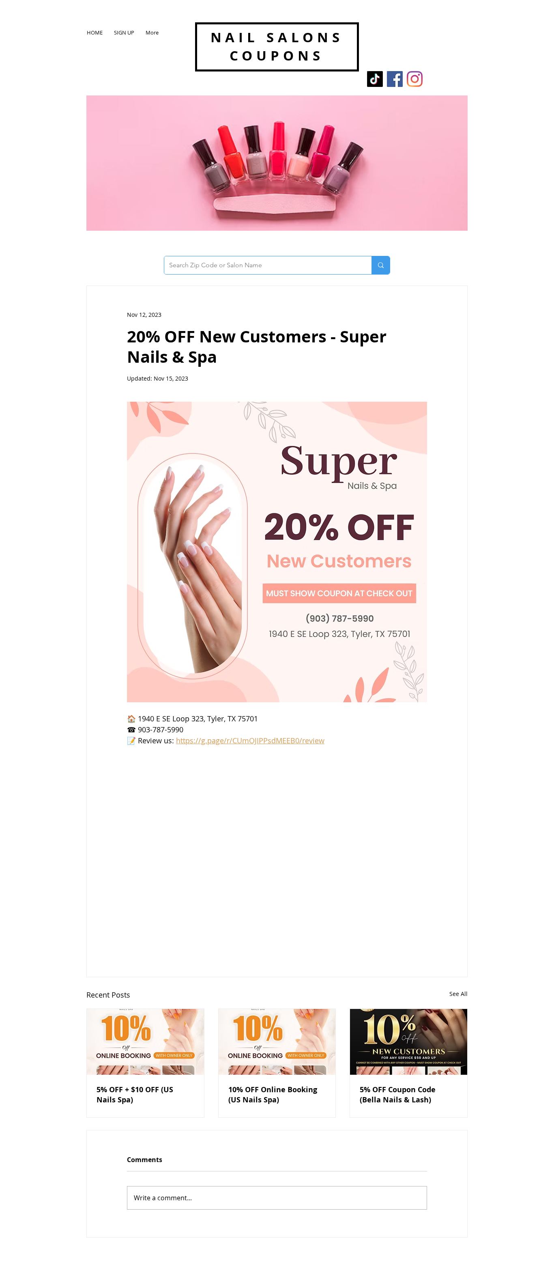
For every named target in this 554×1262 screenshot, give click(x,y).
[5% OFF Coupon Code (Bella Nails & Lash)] (408, 1042)
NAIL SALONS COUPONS (277, 46)
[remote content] (277, 849)
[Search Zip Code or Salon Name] (380, 265)
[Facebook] (395, 79)
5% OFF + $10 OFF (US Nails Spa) (135, 1094)
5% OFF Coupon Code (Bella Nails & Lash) (398, 1094)
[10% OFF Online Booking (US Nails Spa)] (277, 1042)
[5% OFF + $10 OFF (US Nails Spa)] (145, 1042)
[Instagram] (415, 79)
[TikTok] (375, 79)
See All (458, 994)
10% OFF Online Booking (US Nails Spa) (272, 1094)
